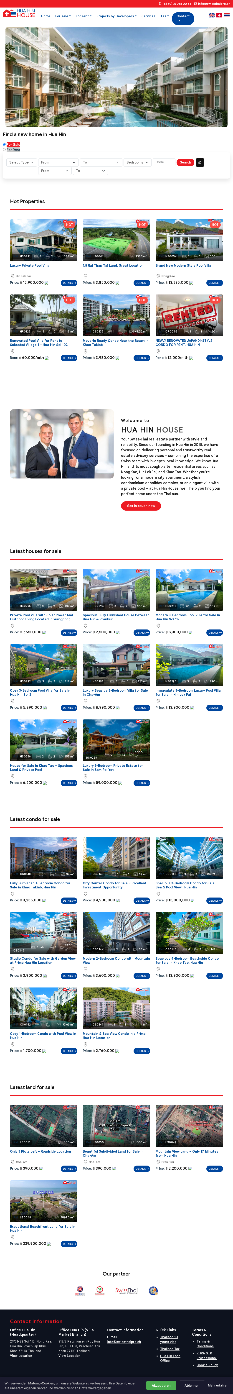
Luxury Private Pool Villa (29, 265)
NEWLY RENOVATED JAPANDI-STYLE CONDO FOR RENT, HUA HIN (184, 343)
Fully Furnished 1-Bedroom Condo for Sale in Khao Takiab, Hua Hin (40, 885)
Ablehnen (192, 1385)
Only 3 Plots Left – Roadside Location (40, 1151)
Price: (14, 283)
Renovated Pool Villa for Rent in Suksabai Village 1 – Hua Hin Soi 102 (39, 343)
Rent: (14, 358)
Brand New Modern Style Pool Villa (183, 265)
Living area (58, 256)
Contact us (183, 18)
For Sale (13, 145)
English (212, 15)
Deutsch (219, 15)
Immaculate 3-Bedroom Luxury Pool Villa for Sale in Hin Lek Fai (188, 692)
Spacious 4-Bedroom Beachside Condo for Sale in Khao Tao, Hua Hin (187, 961)
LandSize (131, 256)
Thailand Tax (170, 1349)
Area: (12, 276)
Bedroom (109, 331)
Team (164, 16)
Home (45, 16)
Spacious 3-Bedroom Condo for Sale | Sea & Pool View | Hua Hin (186, 885)
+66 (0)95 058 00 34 (176, 4)
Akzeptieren (161, 1385)
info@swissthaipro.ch (214, 4)
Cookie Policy (207, 1365)
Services (148, 16)
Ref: (16, 256)
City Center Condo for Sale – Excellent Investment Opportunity (115, 885)
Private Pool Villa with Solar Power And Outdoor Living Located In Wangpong (41, 617)
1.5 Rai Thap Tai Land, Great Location (113, 265)
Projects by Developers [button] (115, 16)
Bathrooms (47, 256)
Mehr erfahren (218, 1385)
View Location (21, 1356)
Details (68, 282)
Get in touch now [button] (141, 506)
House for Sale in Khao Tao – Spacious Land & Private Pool (41, 768)
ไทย (227, 15)
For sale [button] (61, 16)
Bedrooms (36, 256)
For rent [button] (82, 16)
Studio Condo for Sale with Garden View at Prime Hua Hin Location (43, 961)
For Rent (13, 150)
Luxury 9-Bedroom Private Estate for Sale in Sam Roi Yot (113, 768)
